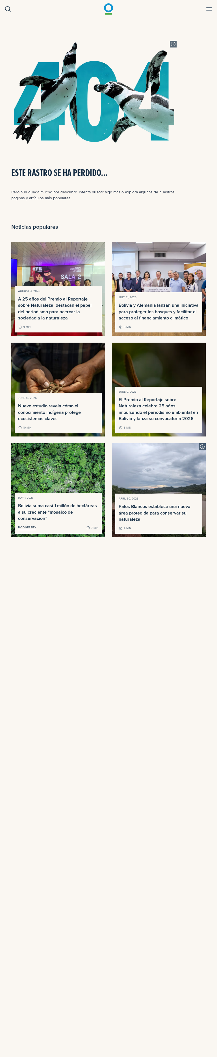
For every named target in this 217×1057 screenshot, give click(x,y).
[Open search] (8, 9)
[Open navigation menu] (209, 9)
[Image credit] (173, 44)
